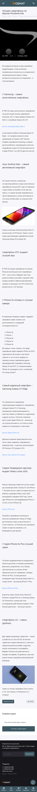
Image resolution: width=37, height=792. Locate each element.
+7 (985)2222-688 (8, 769)
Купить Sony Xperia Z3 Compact (13, 455)
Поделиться (7, 701)
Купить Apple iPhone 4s (10, 433)
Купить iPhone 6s (8, 509)
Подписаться (29, 754)
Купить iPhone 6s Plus (10, 588)
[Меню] (3, 3)
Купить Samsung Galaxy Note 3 (13, 126)
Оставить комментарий (18, 729)
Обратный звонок (7, 771)
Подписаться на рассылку (10, 743)
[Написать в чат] (33, 782)
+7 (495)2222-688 (8, 767)
